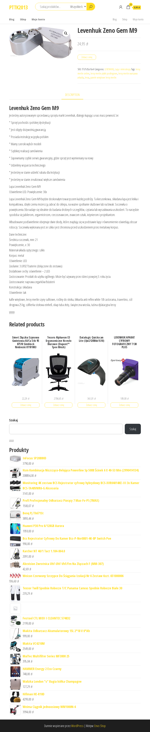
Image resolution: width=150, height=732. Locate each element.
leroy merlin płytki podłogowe (104, 73)
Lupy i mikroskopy (123, 69)
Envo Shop (100, 726)
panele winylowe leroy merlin (103, 77)
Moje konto (38, 19)
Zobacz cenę (86, 57)
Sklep (23, 19)
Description (72, 94)
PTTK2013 (18, 7)
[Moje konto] (120, 7)
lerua (87, 77)
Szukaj (13, 420)
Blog (11, 19)
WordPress (77, 726)
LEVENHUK (109, 69)
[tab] (75, 95)
